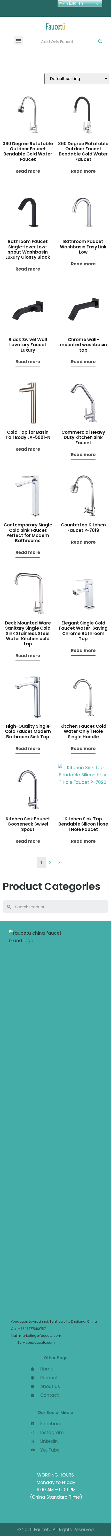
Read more (27, 171)
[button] (18, 40)
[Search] (100, 41)
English (75, 3)
